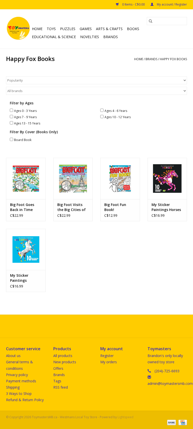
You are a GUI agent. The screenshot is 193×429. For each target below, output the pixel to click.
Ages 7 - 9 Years (25, 117)
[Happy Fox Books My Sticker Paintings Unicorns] (26, 249)
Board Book (22, 140)
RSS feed (60, 387)
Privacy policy (17, 374)
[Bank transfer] (171, 422)
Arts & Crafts (109, 28)
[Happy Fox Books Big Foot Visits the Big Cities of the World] (73, 178)
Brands (110, 36)
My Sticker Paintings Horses (166, 207)
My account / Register (171, 4)
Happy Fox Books (173, 59)
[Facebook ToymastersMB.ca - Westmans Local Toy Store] (92, 326)
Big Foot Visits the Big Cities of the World (71, 207)
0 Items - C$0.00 (133, 4)
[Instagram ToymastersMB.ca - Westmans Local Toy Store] (101, 326)
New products (64, 362)
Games (86, 28)
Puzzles (67, 28)
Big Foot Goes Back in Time (22, 207)
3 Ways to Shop (19, 393)
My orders (108, 362)
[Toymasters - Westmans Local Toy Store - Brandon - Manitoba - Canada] (18, 29)
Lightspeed (125, 417)
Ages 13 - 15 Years (27, 123)
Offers (58, 368)
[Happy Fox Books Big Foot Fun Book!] (120, 178)
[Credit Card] (182, 422)
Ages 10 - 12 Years (118, 117)
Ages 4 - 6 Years (116, 111)
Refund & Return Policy (25, 399)
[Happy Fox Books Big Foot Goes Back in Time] (26, 178)
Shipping (13, 387)
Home (37, 28)
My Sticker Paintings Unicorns (19, 278)
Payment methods (21, 381)
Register (107, 355)
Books (133, 28)
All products (62, 355)
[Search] (150, 21)
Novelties (89, 36)
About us (13, 355)
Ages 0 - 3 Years (25, 111)
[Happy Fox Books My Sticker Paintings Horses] (167, 178)
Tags (57, 381)
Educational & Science (54, 36)
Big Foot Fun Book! (115, 207)
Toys (51, 28)
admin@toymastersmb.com (170, 383)
